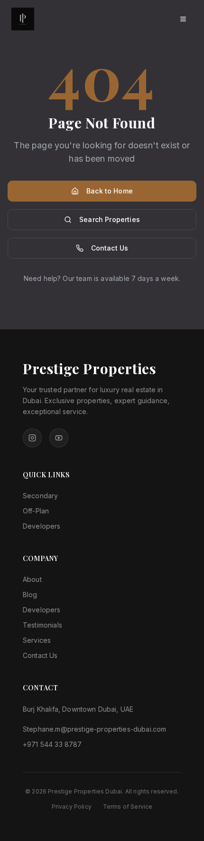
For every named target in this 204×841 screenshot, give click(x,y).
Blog (30, 594)
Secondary (40, 496)
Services (37, 640)
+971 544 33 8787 (52, 744)
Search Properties (109, 219)
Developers (42, 526)
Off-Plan (36, 511)
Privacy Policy (72, 806)
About (32, 579)
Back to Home (109, 191)
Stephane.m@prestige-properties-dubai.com (94, 729)
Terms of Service (128, 806)
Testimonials (42, 625)
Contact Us (110, 248)
